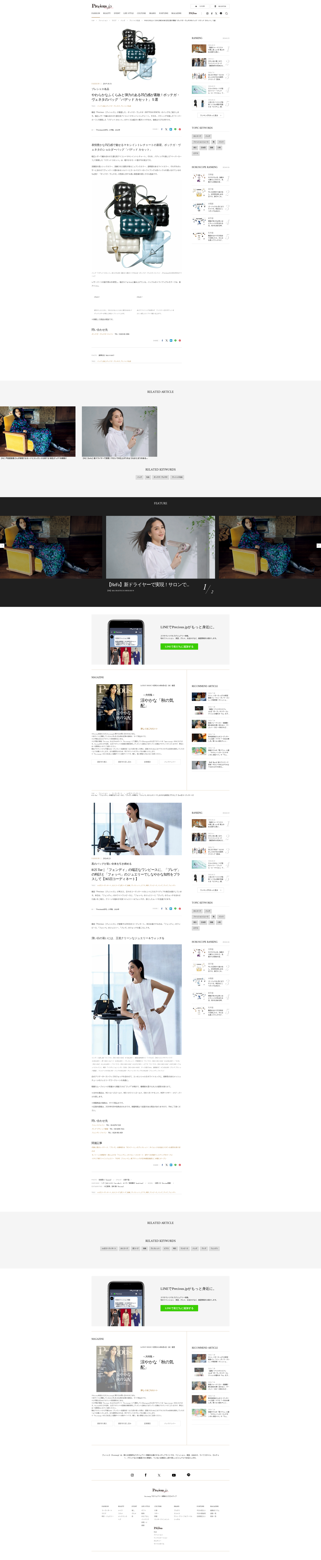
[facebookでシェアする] (161, 129)
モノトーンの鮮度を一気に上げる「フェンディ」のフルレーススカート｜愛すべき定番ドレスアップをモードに (132, 1155)
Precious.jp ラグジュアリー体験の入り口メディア (160, 1556)
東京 (194, 148)
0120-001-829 (118, 1132)
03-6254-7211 (119, 1129)
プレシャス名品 (134, 20)
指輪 (211, 148)
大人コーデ (197, 136)
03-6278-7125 (116, 1125)
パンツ (221, 142)
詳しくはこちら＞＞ (149, 729)
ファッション (103, 20)
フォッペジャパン (98, 1125)
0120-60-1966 (124, 334)
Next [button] (319, 545)
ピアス (195, 153)
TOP (93, 20)
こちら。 (133, 734)
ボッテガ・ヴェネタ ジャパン (102, 334)
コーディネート (117, 793)
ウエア (114, 20)
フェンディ (172, 885)
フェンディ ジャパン (99, 1132)
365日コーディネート (134, 793)
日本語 (203, 148)
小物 (219, 148)
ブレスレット (135, 885)
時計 (147, 885)
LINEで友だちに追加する (179, 646)
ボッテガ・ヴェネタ (113, 106)
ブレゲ (165, 885)
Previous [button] (2, 545)
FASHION (96, 84)
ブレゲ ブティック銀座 (100, 1129)
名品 (103, 106)
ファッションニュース (200, 142)
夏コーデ (123, 885)
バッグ (123, 20)
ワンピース (153, 885)
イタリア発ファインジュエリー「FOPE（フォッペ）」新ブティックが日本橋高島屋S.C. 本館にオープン (129, 1158)
